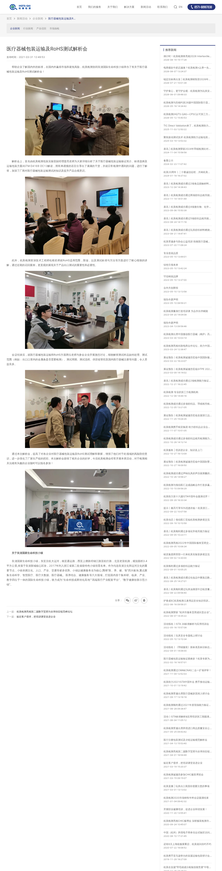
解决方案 (129, 7)
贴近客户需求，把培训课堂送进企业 (36, 616)
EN (180, 7)
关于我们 (112, 7)
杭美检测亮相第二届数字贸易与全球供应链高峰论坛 (44, 611)
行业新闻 (28, 28)
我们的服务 (94, 7)
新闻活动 (146, 7)
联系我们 (162, 7)
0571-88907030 (203, 7)
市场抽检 (54, 28)
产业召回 (41, 28)
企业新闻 (38, 18)
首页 (79, 7)
